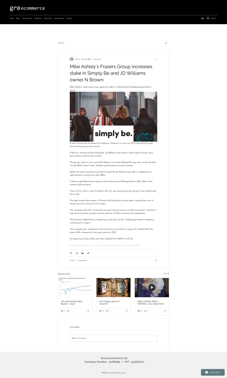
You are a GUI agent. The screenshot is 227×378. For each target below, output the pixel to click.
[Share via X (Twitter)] (77, 253)
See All (166, 273)
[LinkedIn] (202, 18)
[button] (166, 43)
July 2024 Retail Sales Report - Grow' (71, 302)
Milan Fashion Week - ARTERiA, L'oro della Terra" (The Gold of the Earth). (151, 302)
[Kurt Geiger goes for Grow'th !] (113, 287)
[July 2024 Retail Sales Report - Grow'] (75, 287)
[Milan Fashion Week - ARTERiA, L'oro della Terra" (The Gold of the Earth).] (152, 287)
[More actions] (155, 59)
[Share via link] (88, 253)
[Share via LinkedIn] (82, 253)
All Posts (61, 43)
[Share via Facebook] (71, 253)
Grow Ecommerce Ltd (114, 358)
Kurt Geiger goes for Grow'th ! (109, 302)
